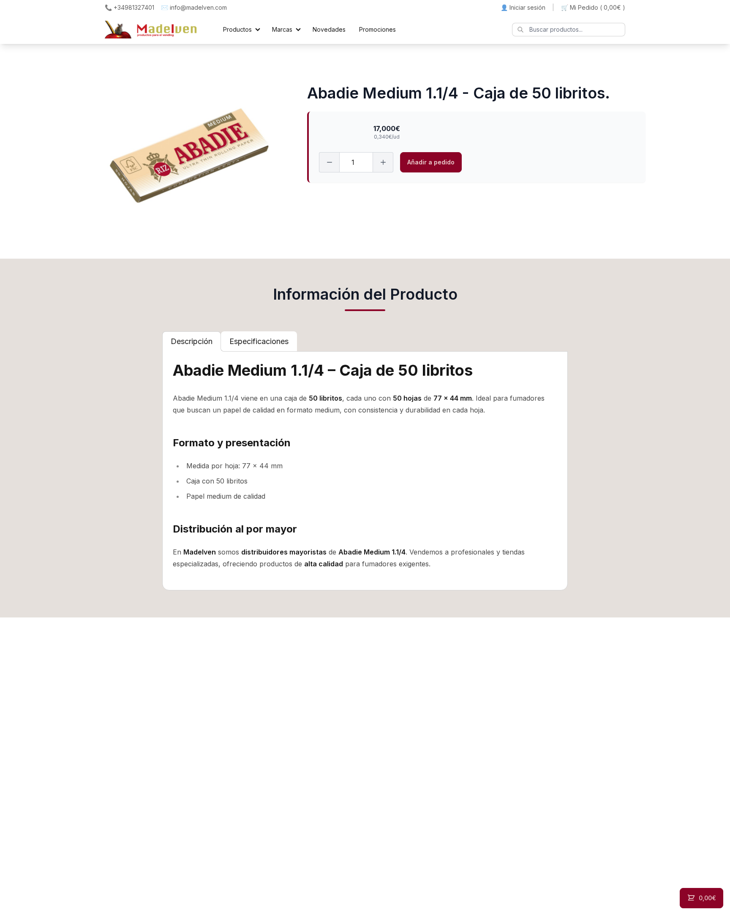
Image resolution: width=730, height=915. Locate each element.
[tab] (191, 341)
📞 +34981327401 (129, 7)
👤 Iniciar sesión (523, 7)
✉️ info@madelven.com (194, 7)
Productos (237, 29)
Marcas (282, 29)
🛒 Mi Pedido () (593, 7)
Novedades (329, 29)
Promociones (377, 29)
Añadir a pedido (431, 162)
